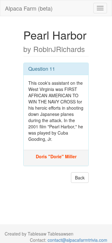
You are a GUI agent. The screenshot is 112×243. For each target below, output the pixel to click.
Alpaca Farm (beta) (29, 8)
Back (80, 177)
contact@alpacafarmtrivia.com (77, 240)
